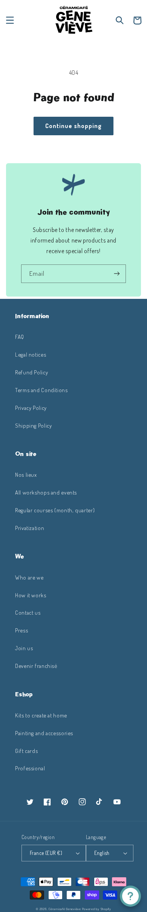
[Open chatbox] (130, 896)
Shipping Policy (33, 425)
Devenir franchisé (36, 665)
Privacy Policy (31, 407)
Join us (24, 648)
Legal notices (30, 354)
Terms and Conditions (41, 389)
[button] (9, 20)
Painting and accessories (44, 733)
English (102, 853)
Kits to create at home (41, 715)
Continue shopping (73, 126)
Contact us (27, 612)
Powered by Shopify (96, 909)
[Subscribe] (117, 273)
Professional (30, 768)
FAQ (19, 336)
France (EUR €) (46, 853)
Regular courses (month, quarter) (55, 510)
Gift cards (26, 750)
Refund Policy (31, 372)
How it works (30, 595)
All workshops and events (46, 492)
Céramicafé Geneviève (65, 909)
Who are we (29, 577)
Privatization (29, 527)
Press (21, 630)
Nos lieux (26, 474)
